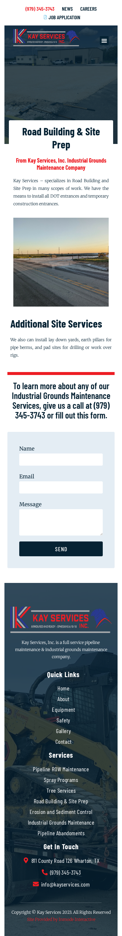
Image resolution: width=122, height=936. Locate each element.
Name (26, 448)
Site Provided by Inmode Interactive (61, 919)
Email (26, 476)
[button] (104, 40)
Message (30, 504)
